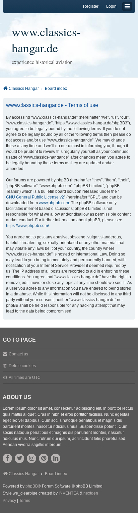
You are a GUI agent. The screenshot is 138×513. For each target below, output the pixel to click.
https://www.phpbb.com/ (27, 225)
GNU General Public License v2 (35, 197)
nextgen (90, 493)
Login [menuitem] (111, 6)
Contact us (18, 354)
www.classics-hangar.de (46, 39)
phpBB (31, 486)
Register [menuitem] (90, 6)
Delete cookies (22, 365)
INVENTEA (69, 493)
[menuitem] (9, 501)
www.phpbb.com (54, 203)
